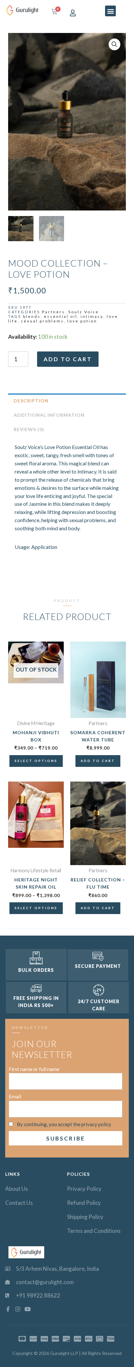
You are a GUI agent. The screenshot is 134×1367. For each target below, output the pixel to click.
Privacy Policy (84, 1188)
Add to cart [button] (98, 761)
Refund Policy (84, 1202)
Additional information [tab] (49, 415)
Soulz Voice (83, 311)
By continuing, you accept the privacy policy (64, 1124)
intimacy (92, 316)
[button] (110, 11)
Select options (36, 761)
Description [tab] (31, 400)
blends (32, 316)
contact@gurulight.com (45, 1282)
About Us (16, 1188)
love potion (82, 320)
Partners (53, 311)
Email (15, 1096)
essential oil (60, 316)
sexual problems (42, 320)
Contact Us (19, 1202)
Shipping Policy (85, 1216)
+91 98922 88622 (38, 1295)
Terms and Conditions (94, 1230)
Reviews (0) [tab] (29, 429)
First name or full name (34, 1069)
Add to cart (68, 359)
